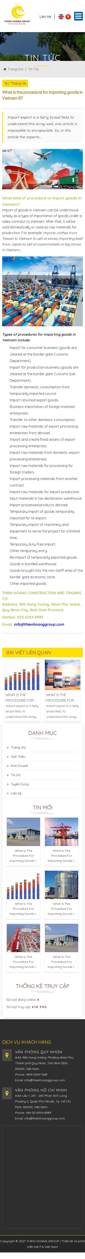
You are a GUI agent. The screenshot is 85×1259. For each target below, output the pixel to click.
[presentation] (7, 689)
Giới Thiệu (18, 757)
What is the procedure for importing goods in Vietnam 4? (61, 910)
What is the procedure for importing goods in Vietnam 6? (61, 963)
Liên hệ (45, 16)
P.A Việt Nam (48, 1247)
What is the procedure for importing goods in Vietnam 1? (23, 857)
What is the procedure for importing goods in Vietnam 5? (23, 963)
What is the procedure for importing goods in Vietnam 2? (61, 857)
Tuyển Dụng (20, 784)
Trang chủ (16, 69)
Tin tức (33, 69)
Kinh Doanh (19, 766)
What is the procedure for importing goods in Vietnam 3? (23, 910)
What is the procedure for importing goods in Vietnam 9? (21, 698)
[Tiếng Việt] (68, 18)
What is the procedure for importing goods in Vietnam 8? (61, 698)
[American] (61, 18)
